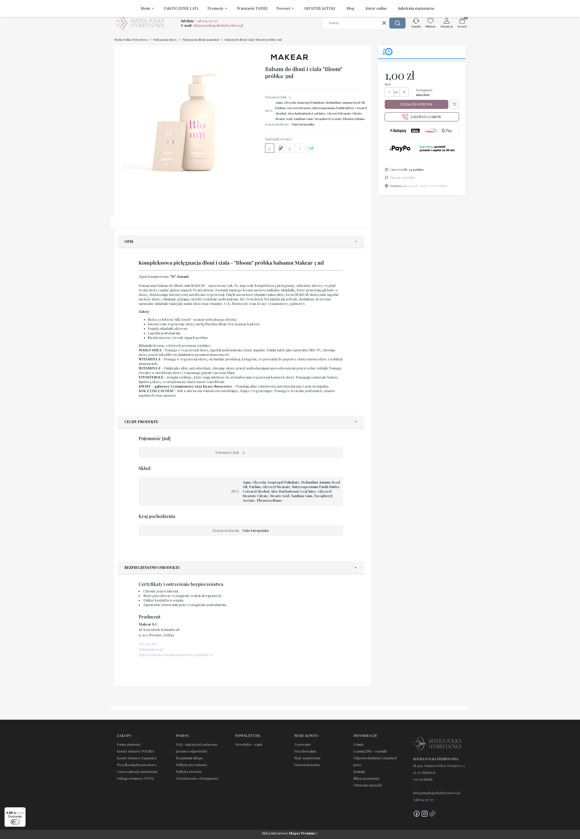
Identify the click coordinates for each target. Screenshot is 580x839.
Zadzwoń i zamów (426, 117)
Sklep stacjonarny (366, 778)
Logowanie (302, 744)
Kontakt (359, 771)
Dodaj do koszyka (416, 104)
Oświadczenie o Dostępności (197, 778)
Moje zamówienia (307, 758)
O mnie (358, 744)
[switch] (15, 822)
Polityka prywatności (191, 765)
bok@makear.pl (151, 649)
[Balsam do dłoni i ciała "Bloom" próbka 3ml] (269, 148)
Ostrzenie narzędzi (367, 785)
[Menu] (23, 810)
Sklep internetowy (288, 833)
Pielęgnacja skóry (165, 39)
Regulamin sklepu (189, 758)
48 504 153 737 (424, 800)
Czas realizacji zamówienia (137, 771)
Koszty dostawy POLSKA (135, 751)
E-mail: (212, 25)
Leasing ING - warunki (370, 751)
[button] (397, 23)
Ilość (388, 84)
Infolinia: (199, 21)
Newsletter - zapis (248, 744)
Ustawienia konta (307, 765)
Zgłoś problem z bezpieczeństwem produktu (174, 654)
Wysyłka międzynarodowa (136, 765)
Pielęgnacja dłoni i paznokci (200, 39)
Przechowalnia (305, 751)
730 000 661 (148, 644)
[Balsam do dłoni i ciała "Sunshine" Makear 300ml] (300, 148)
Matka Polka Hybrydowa (131, 39)
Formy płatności (128, 744)
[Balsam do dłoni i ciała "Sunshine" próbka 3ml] (290, 148)
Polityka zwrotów (189, 771)
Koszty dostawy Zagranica (137, 758)
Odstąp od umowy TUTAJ (135, 778)
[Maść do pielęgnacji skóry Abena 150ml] (280, 148)
